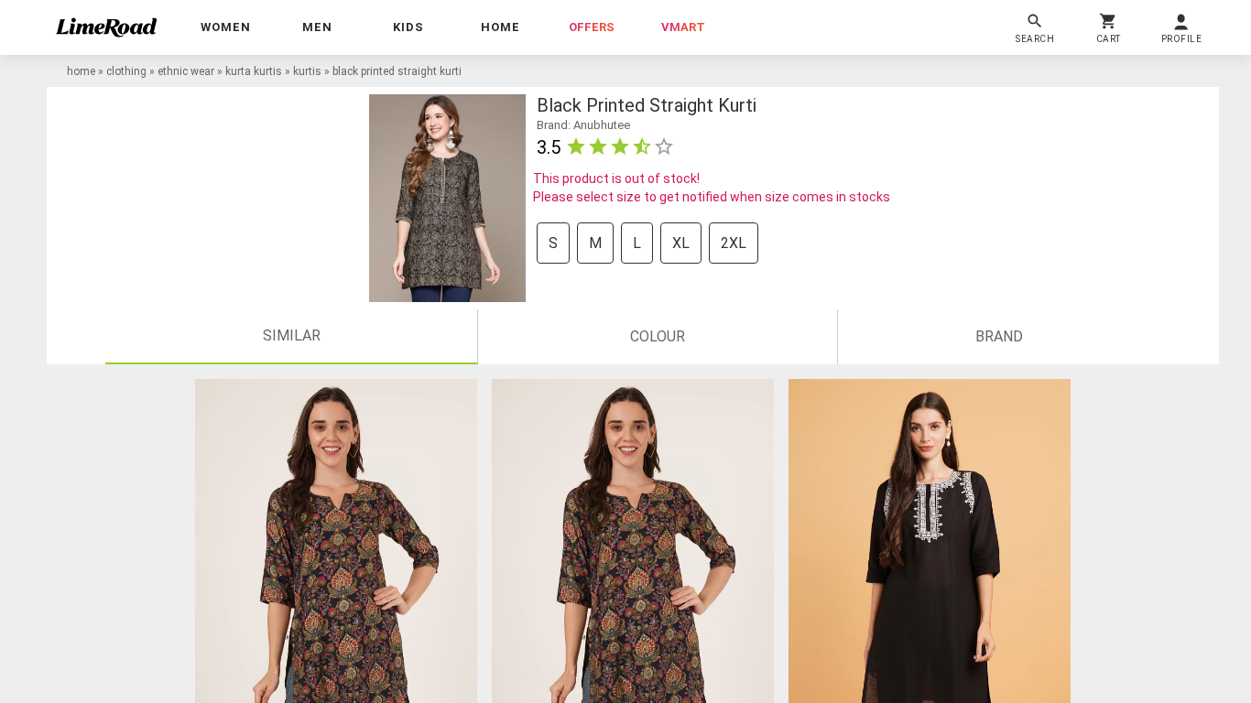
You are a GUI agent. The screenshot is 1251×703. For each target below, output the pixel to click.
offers (592, 27)
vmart (683, 27)
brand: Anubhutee (583, 125)
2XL (733, 243)
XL (681, 243)
